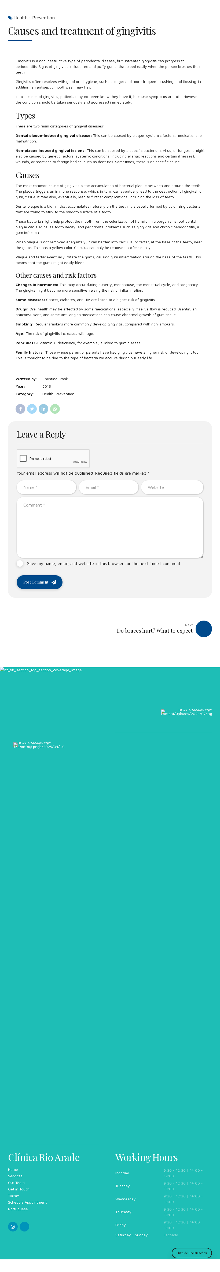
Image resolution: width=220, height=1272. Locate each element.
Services (15, 1176)
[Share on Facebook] (20, 409)
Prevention (43, 17)
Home (13, 1169)
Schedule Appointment (27, 1202)
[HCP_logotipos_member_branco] (38, 943)
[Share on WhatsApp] (55, 409)
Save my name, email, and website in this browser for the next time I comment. (104, 563)
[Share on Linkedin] (43, 409)
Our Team (16, 1182)
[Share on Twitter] (32, 409)
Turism (13, 1195)
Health (21, 17)
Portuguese (18, 1209)
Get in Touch (19, 1189)
